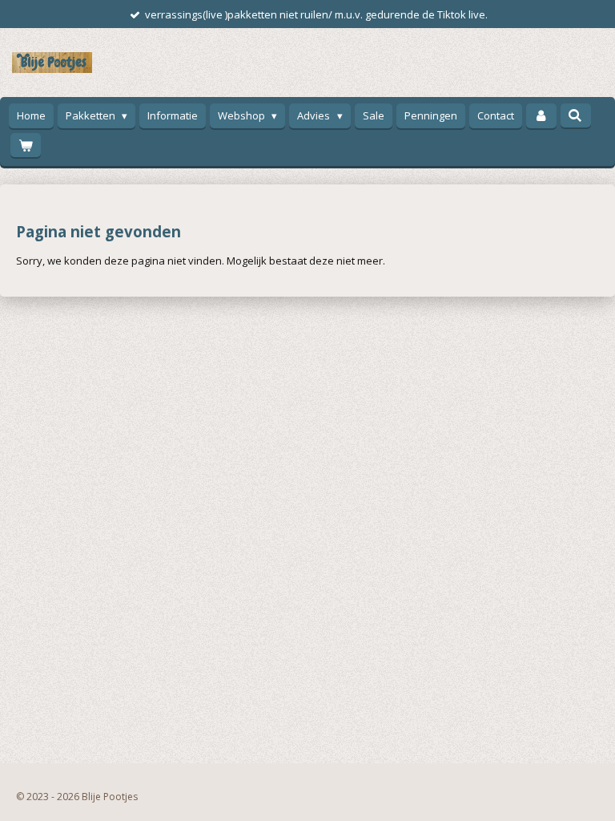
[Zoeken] (576, 115)
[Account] (541, 115)
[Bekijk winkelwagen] (25, 145)
